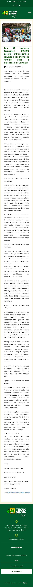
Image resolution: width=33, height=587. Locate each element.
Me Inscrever (16, 571)
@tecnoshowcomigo (16, 539)
